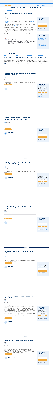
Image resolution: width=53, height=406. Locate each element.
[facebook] (37, 5)
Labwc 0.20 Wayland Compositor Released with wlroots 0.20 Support (42, 42)
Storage (41, 7)
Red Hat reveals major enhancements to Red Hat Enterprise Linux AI (8, 58)
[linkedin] (38, 5)
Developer (24, 7)
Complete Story (7, 84)
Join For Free (43, 92)
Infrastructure (18, 7)
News (7, 7)
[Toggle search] (48, 5)
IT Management (12, 7)
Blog (44, 7)
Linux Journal (6, 21)
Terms (46, 95)
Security (29, 7)
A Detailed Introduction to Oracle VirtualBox (42, 58)
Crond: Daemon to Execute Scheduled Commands (31, 58)
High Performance (35, 7)
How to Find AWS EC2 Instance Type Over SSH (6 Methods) (21, 58)
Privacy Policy (40, 96)
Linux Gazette (16, 25)
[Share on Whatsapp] (48, 10)
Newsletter (44, 5)
